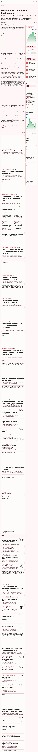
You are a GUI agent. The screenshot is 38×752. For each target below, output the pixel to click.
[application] (31, 37)
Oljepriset (7, 625)
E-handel (7, 564)
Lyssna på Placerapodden (29, 160)
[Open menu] (36, 2)
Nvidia (6, 298)
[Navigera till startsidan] (3, 1)
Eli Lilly (7, 606)
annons (3, 596)
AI (5, 321)
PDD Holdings (8, 666)
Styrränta (7, 206)
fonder (6, 348)
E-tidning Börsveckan (30, 183)
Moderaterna (8, 437)
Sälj (35, 29)
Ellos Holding (8, 547)
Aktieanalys (4, 275)
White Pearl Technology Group (10, 675)
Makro (12, 194)
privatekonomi (7, 194)
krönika (3, 321)
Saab (6, 646)
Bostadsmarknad (13, 247)
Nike (6, 742)
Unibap (7, 399)
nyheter (3, 149)
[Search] (33, 2)
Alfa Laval (7, 684)
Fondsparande (10, 348)
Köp (33, 29)
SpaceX (7, 554)
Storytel (7, 444)
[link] (13, 145)
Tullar (6, 584)
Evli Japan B (7, 596)
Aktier (6, 149)
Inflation (19, 221)
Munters (7, 707)
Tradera (7, 420)
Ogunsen (8, 275)
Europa (7, 428)
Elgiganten (7, 725)
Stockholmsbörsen (8, 169)
